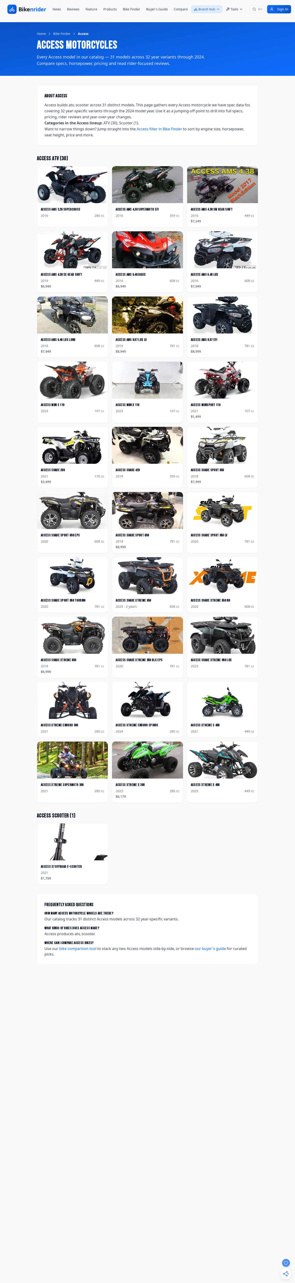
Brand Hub (206, 9)
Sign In (282, 9)
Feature (91, 9)
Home (41, 33)
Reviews (73, 9)
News (57, 9)
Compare (181, 9)
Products (110, 9)
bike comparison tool (77, 948)
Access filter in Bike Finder (159, 128)
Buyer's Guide (157, 9)
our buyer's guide (210, 948)
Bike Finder (131, 9)
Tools (234, 9)
